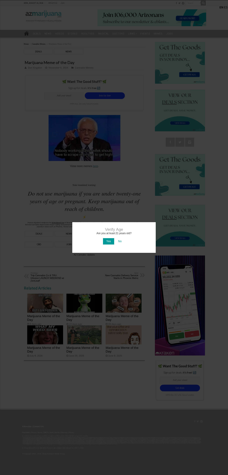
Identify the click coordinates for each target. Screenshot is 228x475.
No (120, 241)
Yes (108, 241)
